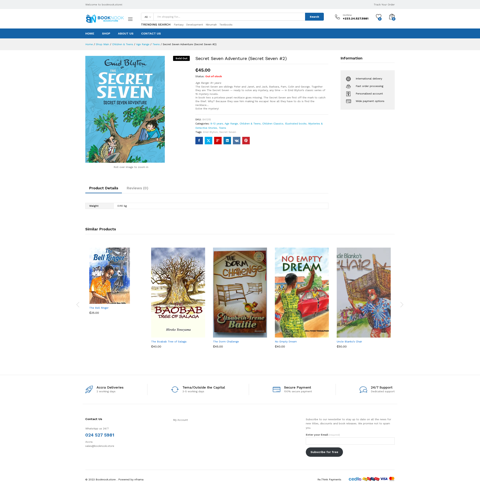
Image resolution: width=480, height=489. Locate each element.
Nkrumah (211, 24)
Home (89, 33)
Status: (199, 76)
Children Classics (272, 123)
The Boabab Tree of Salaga (168, 341)
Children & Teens (250, 123)
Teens (222, 127)
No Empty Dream (286, 341)
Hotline (347, 14)
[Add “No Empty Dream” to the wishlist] (305, 333)
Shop (106, 33)
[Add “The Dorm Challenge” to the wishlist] (243, 333)
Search (314, 16)
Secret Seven (227, 131)
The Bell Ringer (99, 307)
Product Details (103, 188)
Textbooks (225, 24)
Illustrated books (296, 123)
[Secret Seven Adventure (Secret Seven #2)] (199, 140)
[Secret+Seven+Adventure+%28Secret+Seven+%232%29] (208, 140)
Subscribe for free (324, 452)
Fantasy (179, 24)
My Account (180, 419)
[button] (102, 300)
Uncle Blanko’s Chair (349, 341)
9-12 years (216, 123)
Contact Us (151, 33)
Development (194, 24)
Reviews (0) (137, 188)
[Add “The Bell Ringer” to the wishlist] (119, 300)
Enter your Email (323, 434)
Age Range (231, 123)
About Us (126, 33)
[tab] (103, 189)
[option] (116, 284)
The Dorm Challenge (226, 341)
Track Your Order (384, 4)
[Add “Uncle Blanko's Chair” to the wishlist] (367, 333)
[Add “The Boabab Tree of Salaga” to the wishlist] (181, 333)
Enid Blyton (210, 131)
